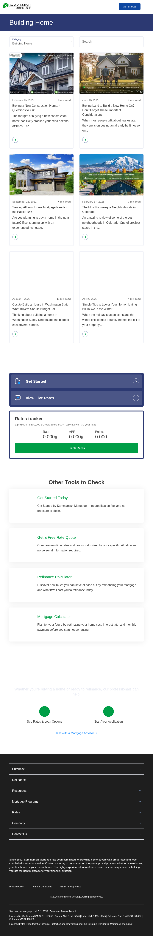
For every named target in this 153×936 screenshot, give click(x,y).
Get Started (130, 6)
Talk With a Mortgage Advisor (74, 733)
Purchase (18, 769)
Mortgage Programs (25, 801)
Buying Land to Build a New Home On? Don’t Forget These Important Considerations (108, 110)
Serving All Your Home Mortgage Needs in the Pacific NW (40, 209)
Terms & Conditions (42, 886)
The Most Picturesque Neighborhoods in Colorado (109, 209)
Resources (19, 790)
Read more (22, 140)
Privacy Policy (16, 886)
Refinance (19, 779)
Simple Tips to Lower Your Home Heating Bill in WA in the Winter (109, 307)
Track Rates (76, 448)
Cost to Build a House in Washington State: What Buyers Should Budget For (40, 307)
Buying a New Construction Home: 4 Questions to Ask (36, 108)
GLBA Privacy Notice (70, 886)
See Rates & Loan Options (44, 721)
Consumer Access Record (63, 911)
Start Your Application (108, 721)
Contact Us (19, 834)
